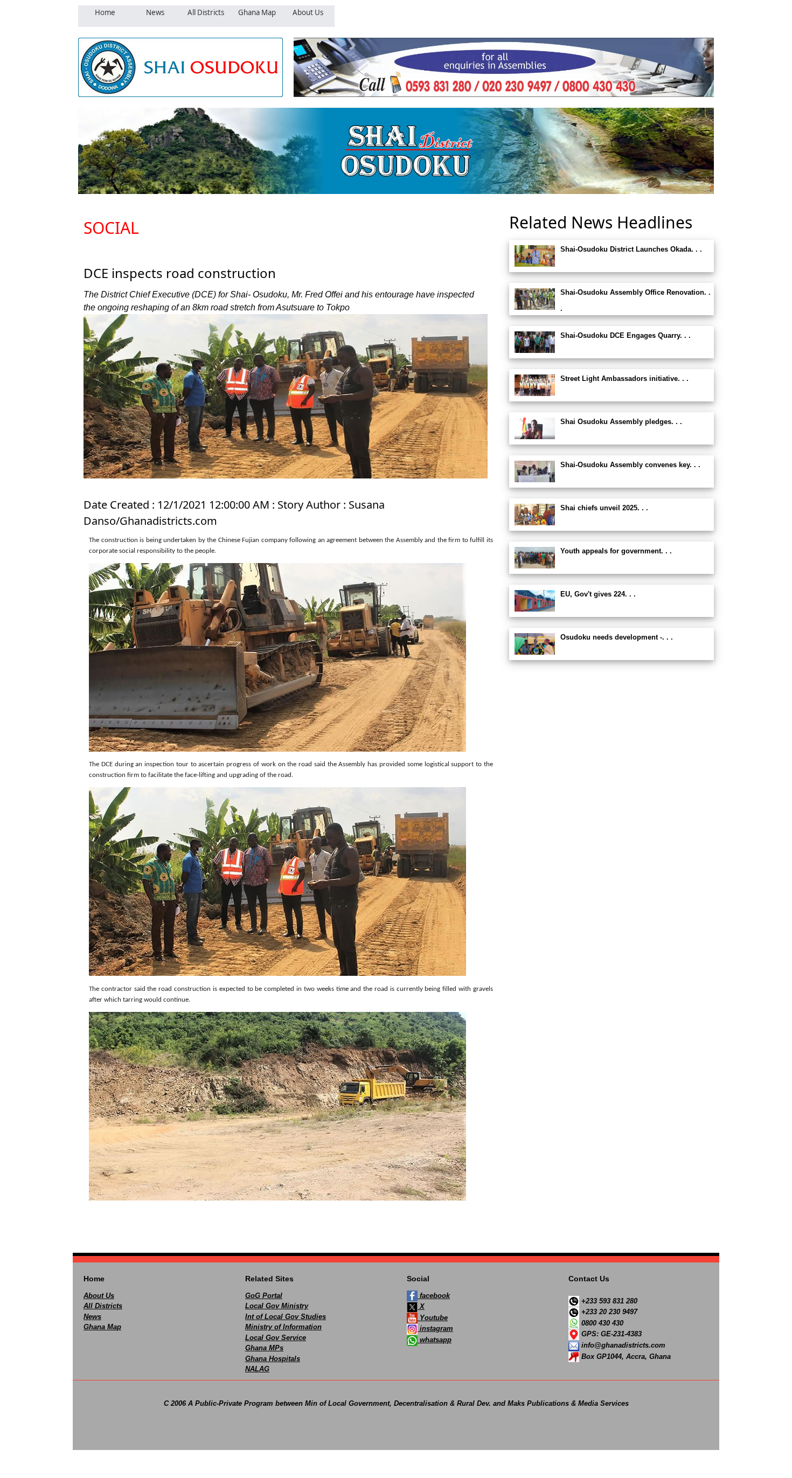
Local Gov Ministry (276, 1306)
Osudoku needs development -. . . (616, 637)
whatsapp (434, 1340)
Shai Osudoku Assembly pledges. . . (621, 422)
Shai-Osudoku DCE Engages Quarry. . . (625, 335)
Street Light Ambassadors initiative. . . (624, 378)
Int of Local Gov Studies (285, 1317)
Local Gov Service (275, 1338)
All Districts (103, 1306)
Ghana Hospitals (272, 1359)
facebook (434, 1296)
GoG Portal (263, 1296)
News (92, 1317)
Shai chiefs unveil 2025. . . (604, 508)
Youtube (433, 1318)
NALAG (257, 1369)
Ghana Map (102, 1327)
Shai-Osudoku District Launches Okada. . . (631, 249)
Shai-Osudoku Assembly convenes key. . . (630, 465)
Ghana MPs (264, 1348)
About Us (99, 1296)
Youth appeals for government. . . (616, 551)
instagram (435, 1328)
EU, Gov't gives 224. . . (598, 594)
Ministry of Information (283, 1327)
